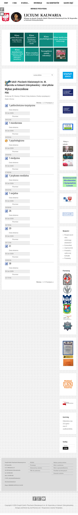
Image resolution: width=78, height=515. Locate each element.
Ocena (12, 99)
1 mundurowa (15, 122)
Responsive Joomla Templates (52, 508)
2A (10, 210)
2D (10, 228)
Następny (49, 103)
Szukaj (65, 448)
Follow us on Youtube (43, 499)
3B (10, 263)
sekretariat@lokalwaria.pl (14, 478)
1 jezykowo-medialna (19, 175)
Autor (6, 99)
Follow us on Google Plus (39, 499)
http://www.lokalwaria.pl (10, 481)
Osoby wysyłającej (43, 96)
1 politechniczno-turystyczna (22, 105)
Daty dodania (31, 96)
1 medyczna (14, 158)
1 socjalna (13, 193)
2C (10, 245)
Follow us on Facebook (35, 499)
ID (13, 96)
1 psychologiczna (16, 140)
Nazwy (17, 96)
